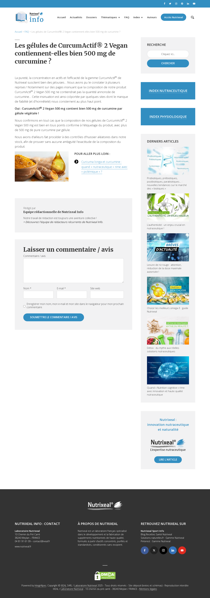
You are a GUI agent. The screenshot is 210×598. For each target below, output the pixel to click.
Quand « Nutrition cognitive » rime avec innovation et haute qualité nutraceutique (166, 391)
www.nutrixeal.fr (23, 546)
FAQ (126, 17)
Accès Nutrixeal (173, 17)
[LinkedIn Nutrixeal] (188, 4)
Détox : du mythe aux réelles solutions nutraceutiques (163, 349)
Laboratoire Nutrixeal (85, 585)
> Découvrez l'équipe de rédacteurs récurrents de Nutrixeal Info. (63, 222)
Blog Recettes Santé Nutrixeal (156, 534)
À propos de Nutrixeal (98, 523)
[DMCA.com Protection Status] (105, 575)
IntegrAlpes (40, 585)
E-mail (61, 288)
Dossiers (91, 17)
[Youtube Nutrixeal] (194, 4)
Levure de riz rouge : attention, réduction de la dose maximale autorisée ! (164, 268)
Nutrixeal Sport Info (152, 530)
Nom (27, 288)
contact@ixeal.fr (41, 541)
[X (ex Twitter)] (154, 550)
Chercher (168, 63)
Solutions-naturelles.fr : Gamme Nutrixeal (162, 537)
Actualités (76, 17)
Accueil (61, 17)
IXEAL (63, 585)
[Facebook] (145, 550)
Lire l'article (168, 459)
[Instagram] (163, 550)
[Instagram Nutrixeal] (176, 4)
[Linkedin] (173, 550)
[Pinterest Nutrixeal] (182, 4)
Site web (95, 288)
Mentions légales (148, 588)
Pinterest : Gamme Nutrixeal (155, 541)
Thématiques (109, 17)
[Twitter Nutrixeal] (170, 4)
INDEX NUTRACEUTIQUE (168, 90)
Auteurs (152, 17)
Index (136, 17)
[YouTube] (182, 550)
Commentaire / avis (34, 256)
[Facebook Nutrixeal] (164, 4)
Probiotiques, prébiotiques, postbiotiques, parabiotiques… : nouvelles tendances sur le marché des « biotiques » (167, 183)
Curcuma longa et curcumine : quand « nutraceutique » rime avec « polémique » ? (104, 167)
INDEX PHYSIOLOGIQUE (168, 116)
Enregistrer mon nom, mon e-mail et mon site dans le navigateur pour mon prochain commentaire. (75, 305)
